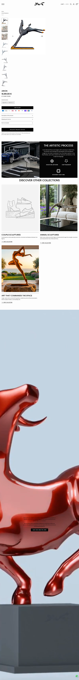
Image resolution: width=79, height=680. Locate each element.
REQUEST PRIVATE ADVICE (17, 130)
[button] (3, 4)
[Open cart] (76, 4)
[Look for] (71, 4)
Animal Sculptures (5, 13)
